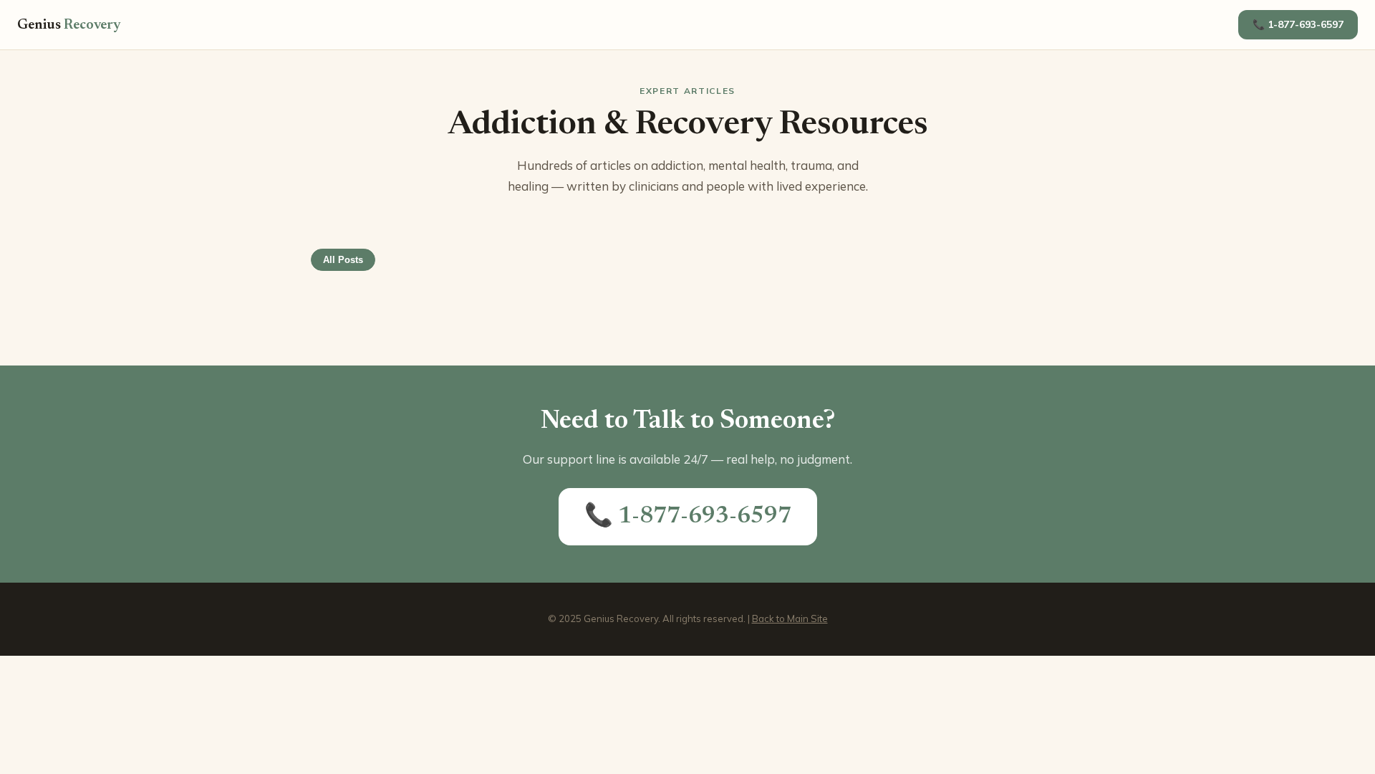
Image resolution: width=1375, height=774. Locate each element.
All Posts (343, 259)
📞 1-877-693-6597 (1298, 24)
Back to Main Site (790, 618)
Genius (69, 25)
